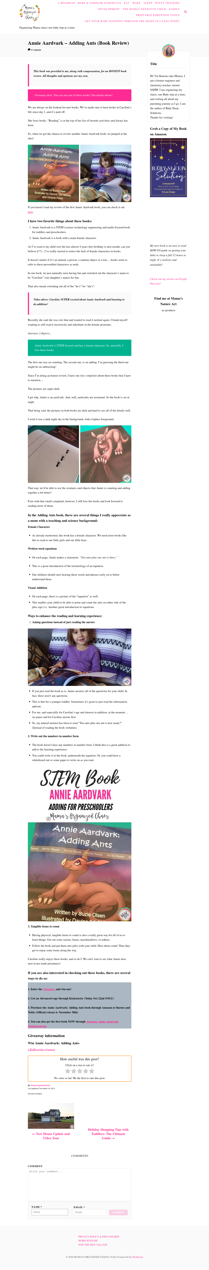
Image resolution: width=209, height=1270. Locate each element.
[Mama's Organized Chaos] (35, 12)
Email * (79, 1207)
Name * (37, 1207)
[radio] (67, 1071)
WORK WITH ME (88, 1240)
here (30, 212)
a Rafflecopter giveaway (41, 1049)
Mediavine (137, 1256)
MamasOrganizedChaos (40, 1085)
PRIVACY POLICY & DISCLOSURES (98, 1236)
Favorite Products (35, 1093)
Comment (35, 1166)
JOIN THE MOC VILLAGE (92, 1244)
